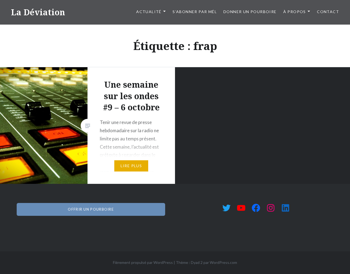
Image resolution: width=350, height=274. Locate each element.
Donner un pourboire (250, 11)
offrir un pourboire (91, 209)
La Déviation (38, 12)
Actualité (149, 11)
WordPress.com (223, 262)
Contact (328, 11)
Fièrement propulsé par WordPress (143, 262)
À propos (294, 11)
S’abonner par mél (195, 11)
